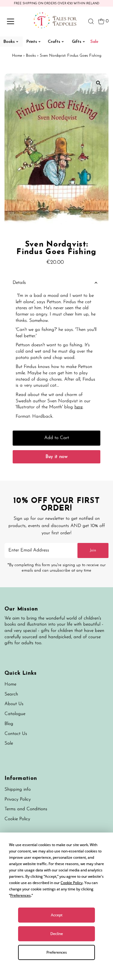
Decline (56, 933)
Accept (56, 914)
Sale (9, 743)
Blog (9, 724)
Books (31, 56)
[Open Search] (91, 21)
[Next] (29, 83)
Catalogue (15, 714)
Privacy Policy (18, 799)
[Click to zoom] (98, 83)
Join (93, 550)
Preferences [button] (20, 895)
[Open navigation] (15, 21)
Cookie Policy (17, 819)
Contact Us (16, 734)
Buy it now (56, 457)
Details (19, 283)
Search (11, 694)
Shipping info (18, 789)
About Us (14, 704)
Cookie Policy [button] (72, 882)
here (78, 407)
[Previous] (14, 83)
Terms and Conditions (26, 809)
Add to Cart (56, 438)
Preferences (56, 952)
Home (17, 56)
